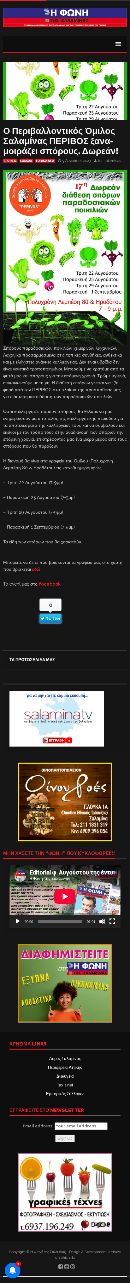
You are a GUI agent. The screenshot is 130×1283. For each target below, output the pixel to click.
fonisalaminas (109, 161)
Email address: (39, 1126)
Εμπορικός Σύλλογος (65, 1093)
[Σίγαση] (102, 921)
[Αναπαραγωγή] (18, 921)
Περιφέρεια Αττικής (65, 1067)
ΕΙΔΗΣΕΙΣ (10, 161)
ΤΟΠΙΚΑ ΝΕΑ (45, 161)
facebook (50, 584)
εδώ (36, 569)
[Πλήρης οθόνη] (112, 921)
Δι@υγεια (65, 1076)
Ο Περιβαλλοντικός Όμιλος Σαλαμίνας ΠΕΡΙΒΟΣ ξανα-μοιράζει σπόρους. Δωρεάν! (61, 141)
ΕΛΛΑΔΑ (26, 161)
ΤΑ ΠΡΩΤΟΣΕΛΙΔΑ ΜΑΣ (32, 659)
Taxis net (65, 1085)
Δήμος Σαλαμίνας (65, 1058)
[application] (65, 896)
